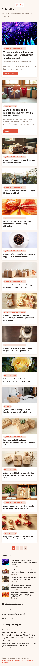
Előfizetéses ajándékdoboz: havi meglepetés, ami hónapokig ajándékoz (17, 223)
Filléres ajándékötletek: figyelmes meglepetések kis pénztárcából (18, 380)
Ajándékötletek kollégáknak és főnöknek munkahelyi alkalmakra (17, 410)
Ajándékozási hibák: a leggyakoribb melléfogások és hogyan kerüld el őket (18, 475)
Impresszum (19, 660)
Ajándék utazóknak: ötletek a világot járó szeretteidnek (19, 191)
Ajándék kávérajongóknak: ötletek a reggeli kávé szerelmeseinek (19, 255)
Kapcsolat (10, 660)
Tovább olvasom (10, 73)
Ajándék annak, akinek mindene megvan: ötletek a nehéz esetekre (18, 112)
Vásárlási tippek (10, 106)
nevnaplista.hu (7, 648)
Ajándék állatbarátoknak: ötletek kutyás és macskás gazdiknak (17, 349)
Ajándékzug (9, 9)
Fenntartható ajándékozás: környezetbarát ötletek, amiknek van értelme (19, 442)
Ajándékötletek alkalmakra (14, 48)
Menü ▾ (19, 5)
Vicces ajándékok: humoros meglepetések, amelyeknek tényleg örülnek (18, 55)
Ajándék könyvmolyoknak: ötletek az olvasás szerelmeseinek (19, 161)
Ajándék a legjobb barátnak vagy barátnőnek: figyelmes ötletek (17, 286)
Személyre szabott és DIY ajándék (14, 614)
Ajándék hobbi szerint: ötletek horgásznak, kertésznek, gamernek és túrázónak (18, 317)
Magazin (7, 406)
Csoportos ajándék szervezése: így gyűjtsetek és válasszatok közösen (18, 537)
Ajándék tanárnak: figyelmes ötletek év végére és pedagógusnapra (19, 507)
